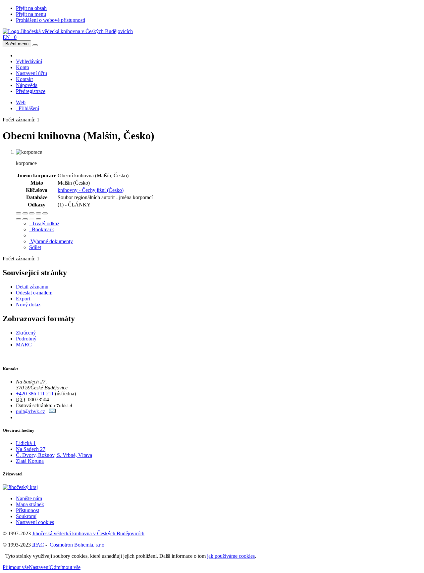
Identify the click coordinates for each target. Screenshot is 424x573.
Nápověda (26, 85)
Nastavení (39, 567)
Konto (22, 67)
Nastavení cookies (35, 522)
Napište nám (29, 498)
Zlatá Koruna (30, 461)
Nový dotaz (28, 304)
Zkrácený (26, 332)
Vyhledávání (29, 61)
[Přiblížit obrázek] (18, 213)
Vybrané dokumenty (51, 241)
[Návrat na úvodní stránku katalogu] (68, 31)
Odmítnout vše (65, 567)
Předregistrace (30, 91)
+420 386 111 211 (35, 393)
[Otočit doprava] (25, 219)
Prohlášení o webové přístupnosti (50, 20)
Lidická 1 (26, 443)
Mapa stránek (30, 504)
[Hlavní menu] (35, 45)
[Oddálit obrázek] (25, 213)
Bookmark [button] (41, 229)
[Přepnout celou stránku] (38, 213)
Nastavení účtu (31, 73)
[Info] (45, 213)
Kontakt (24, 79)
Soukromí (26, 516)
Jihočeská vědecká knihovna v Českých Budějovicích (88, 533)
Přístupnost (27, 510)
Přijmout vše (16, 567)
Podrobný (26, 338)
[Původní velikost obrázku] (31, 213)
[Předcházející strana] (31, 219)
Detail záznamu (32, 286)
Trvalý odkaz (44, 223)
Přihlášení (27, 108)
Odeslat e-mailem (34, 292)
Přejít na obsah (31, 8)
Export (23, 298)
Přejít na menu (31, 14)
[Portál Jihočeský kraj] (28, 487)
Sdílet (35, 247)
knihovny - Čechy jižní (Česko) (91, 190)
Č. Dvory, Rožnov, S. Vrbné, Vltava (54, 455)
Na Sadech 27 (30, 449)
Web (21, 102)
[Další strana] (38, 219)
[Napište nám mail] (52, 411)
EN (6, 37)
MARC (24, 344)
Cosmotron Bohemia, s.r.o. (78, 545)
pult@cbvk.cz (30, 411)
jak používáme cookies (231, 556)
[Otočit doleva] (18, 219)
